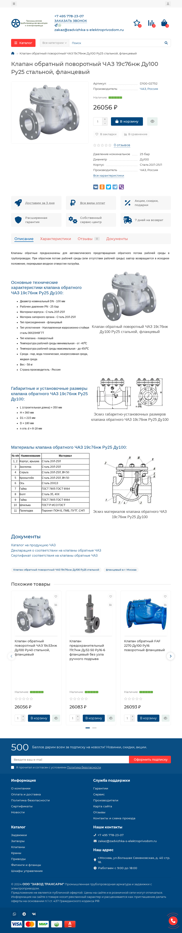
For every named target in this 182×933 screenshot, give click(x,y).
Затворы (18, 841)
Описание (24, 239)
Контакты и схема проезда (114, 818)
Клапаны (18, 847)
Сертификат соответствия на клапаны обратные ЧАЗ (54, 556)
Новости (18, 812)
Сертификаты (22, 806)
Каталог (18, 827)
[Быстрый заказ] (152, 121)
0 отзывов (122, 145)
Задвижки (19, 835)
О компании (20, 788)
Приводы (18, 859)
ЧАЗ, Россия (149, 88)
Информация (23, 780)
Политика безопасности (30, 800)
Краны (16, 853)
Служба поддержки (111, 780)
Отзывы (88, 239)
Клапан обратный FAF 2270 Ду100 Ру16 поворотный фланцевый (144, 645)
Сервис (99, 794)
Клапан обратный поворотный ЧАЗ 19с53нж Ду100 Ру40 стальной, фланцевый (36, 647)
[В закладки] (56, 596)
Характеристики (55, 239)
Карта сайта (102, 806)
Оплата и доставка (26, 794)
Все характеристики (108, 175)
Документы (117, 239)
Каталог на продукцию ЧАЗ (33, 545)
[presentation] (11, 656)
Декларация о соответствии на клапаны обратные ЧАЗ (56, 550)
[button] (87, 727)
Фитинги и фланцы (26, 865)
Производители (105, 800)
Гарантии (100, 788)
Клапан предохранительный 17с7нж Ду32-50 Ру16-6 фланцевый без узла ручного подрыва (87, 650)
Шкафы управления (27, 871)
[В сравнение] (56, 605)
